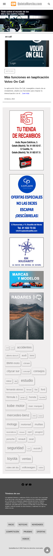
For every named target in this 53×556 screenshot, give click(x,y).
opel (30, 432)
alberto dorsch (12, 356)
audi (24, 355)
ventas (26, 458)
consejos (39, 371)
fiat (36, 389)
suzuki (37, 448)
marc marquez (35, 406)
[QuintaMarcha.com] (26, 4)
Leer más (25, 93)
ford (43, 389)
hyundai (42, 397)
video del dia (12, 467)
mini (34, 416)
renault (21, 439)
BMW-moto (13, 363)
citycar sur (13, 371)
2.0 (12, 348)
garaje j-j (23, 397)
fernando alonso (14, 389)
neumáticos (11, 432)
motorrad (26, 424)
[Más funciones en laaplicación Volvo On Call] (27, 53)
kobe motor (16, 406)
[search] (48, 3)
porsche (10, 439)
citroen (26, 363)
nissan (22, 432)
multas (39, 424)
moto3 (40, 416)
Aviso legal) (42, 497)
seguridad (15, 448)
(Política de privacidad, (32, 497)
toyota (12, 458)
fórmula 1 (12, 397)
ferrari (28, 389)
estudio (27, 380)
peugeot (39, 432)
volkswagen (28, 467)
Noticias (10, 71)
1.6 (7, 348)
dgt (16, 381)
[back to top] (47, 550)
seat (31, 439)
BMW (32, 356)
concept (26, 371)
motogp (12, 424)
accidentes (24, 347)
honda (32, 397)
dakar (8, 381)
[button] (27, 140)
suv (28, 449)
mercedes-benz (18, 415)
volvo (41, 468)
